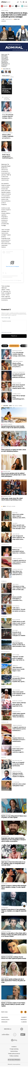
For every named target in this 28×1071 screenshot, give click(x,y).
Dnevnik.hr (6, 6)
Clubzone (24, 1021)
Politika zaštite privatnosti (14, 1053)
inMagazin (4, 1021)
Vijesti (13, 6)
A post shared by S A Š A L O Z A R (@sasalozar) (12, 280)
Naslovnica (4, 1017)
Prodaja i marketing (14, 1049)
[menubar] (23, 2)
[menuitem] (23, 2)
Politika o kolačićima (14, 1056)
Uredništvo (14, 1046)
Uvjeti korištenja (14, 1051)
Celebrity (24, 1017)
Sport (19, 6)
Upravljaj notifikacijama (15, 1059)
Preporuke (24, 1019)
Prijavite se (14, 336)
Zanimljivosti (5, 1019)
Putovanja (25, 6)
